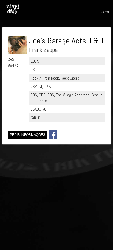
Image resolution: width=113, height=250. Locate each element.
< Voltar (103, 12)
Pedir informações (27, 135)
